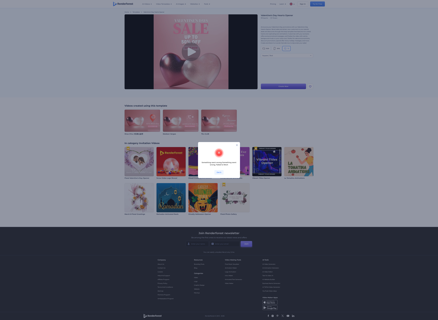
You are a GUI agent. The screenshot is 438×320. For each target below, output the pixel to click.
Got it (219, 172)
